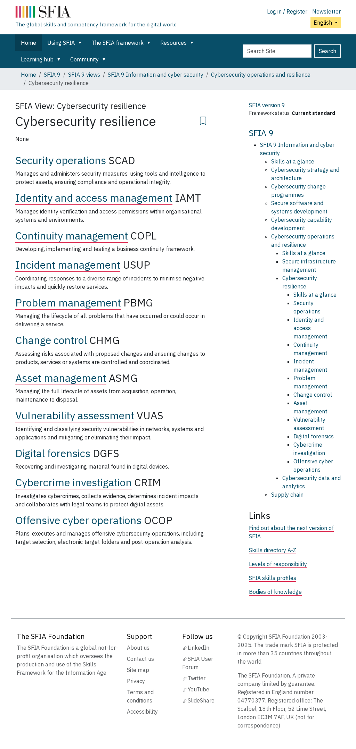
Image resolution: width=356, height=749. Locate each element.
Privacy (136, 681)
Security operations (60, 160)
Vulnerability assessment (74, 415)
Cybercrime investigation (73, 482)
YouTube (198, 689)
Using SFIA (61, 42)
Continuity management (71, 235)
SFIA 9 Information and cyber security (155, 74)
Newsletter (326, 11)
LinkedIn (198, 647)
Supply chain (287, 494)
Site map (138, 669)
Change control (51, 340)
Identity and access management (93, 197)
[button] (81, 42)
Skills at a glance (292, 161)
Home (28, 42)
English (323, 22)
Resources (173, 42)
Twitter (196, 678)
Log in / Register (287, 11)
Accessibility (142, 711)
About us (138, 647)
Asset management (60, 378)
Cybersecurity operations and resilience (260, 74)
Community (84, 59)
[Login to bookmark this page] (203, 119)
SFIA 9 (52, 74)
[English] (96, 13)
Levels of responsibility (278, 564)
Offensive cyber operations (78, 520)
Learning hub (37, 59)
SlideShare (201, 700)
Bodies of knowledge (275, 591)
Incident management (67, 264)
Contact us (140, 658)
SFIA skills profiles (272, 577)
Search (327, 51)
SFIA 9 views (84, 74)
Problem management (68, 302)
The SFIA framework (117, 42)
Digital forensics (52, 453)
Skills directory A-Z (272, 550)
